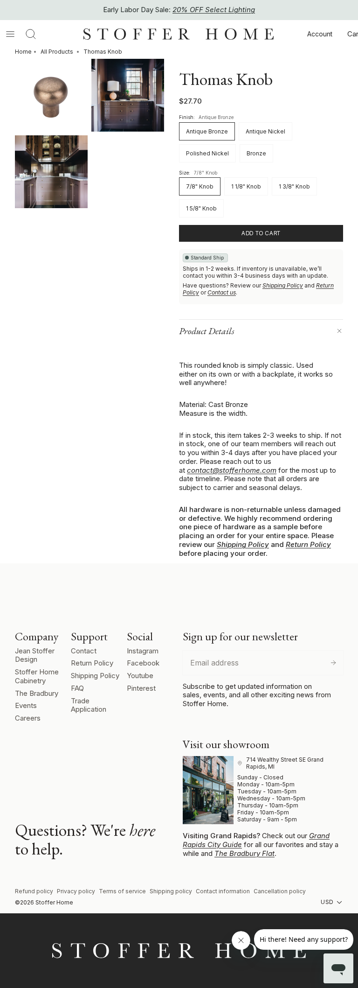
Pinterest (141, 688)
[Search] (31, 34)
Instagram (142, 650)
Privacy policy (76, 891)
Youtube (140, 675)
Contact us (221, 292)
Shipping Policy (282, 285)
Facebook (143, 663)
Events (26, 705)
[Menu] (10, 34)
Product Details (206, 331)
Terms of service (122, 891)
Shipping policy (171, 891)
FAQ (77, 688)
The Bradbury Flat (244, 853)
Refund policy (34, 891)
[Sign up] (333, 663)
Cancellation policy (280, 891)
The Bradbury (36, 693)
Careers (28, 718)
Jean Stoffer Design (35, 655)
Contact (83, 650)
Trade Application (88, 705)
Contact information (223, 891)
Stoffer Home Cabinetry (37, 676)
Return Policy (308, 544)
